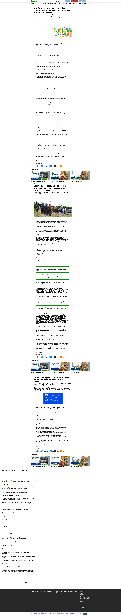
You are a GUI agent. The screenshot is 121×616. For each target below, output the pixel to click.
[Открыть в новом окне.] (38, 166)
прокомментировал (61, 243)
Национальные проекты (38, 374)
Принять (85, 614)
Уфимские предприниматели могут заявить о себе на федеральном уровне (49, 3)
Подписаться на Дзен (61, 1)
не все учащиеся (39, 62)
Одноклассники (74, 1)
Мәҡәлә (32, 3)
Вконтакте (67, 1)
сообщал (65, 135)
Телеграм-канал (82, 1)
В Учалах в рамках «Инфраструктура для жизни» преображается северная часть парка (64, 3)
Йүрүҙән (34, 1)
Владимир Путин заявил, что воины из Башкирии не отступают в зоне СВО (79, 3)
